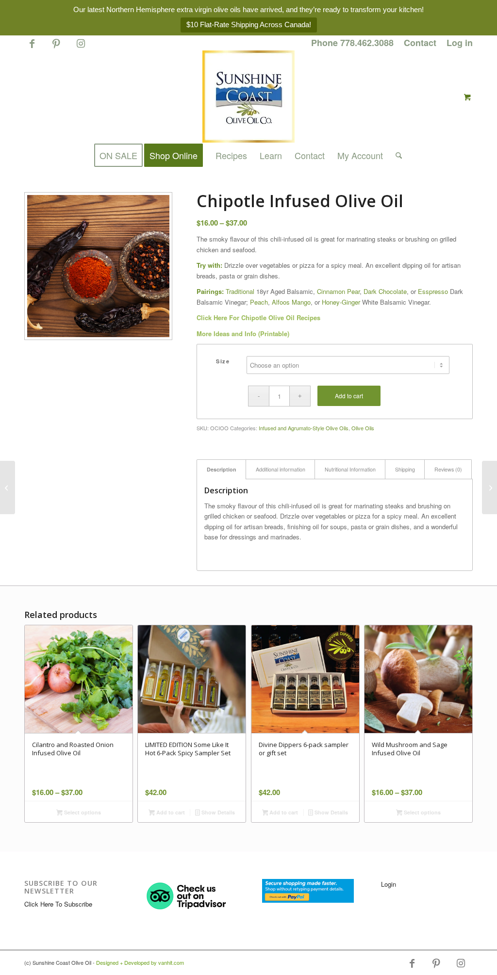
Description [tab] (221, 469)
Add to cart (349, 395)
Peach (259, 302)
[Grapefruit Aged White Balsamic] (7, 487)
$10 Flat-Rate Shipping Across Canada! (248, 24)
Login (388, 884)
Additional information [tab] (280, 469)
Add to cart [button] (170, 812)
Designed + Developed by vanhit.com (140, 962)
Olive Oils (362, 428)
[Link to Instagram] (80, 47)
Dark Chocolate (385, 291)
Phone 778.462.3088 (352, 42)
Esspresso (433, 291)
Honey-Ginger (341, 302)
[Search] (395, 155)
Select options (82, 812)
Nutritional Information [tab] (350, 469)
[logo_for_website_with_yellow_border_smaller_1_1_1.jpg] (248, 96)
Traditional (240, 291)
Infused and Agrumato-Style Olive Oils (303, 428)
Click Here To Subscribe (58, 904)
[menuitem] (352, 43)
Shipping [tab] (405, 469)
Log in (460, 42)
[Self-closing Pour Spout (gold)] (489, 487)
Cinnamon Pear (338, 291)
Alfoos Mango (291, 302)
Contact (420, 42)
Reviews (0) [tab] (448, 469)
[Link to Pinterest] (56, 47)
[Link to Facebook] (32, 47)
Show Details (217, 812)
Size (223, 361)
